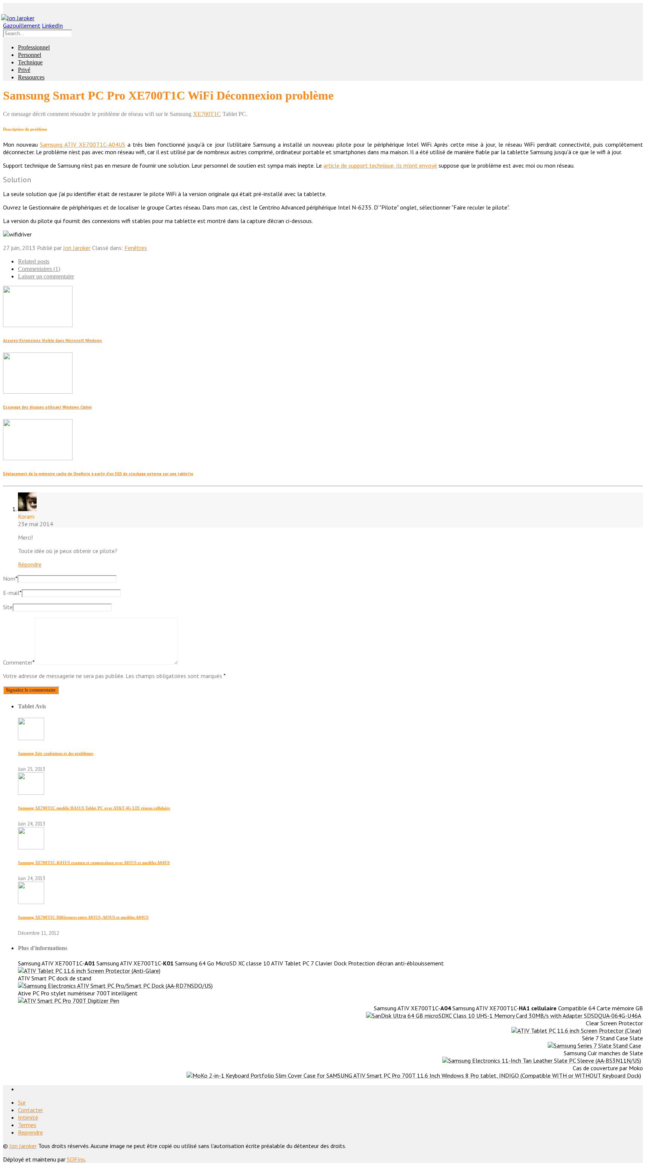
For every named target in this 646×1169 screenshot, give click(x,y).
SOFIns (76, 1159)
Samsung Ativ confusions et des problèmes (55, 753)
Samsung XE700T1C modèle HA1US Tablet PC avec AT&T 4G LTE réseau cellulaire (94, 808)
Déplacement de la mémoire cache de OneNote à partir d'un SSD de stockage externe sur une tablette (98, 473)
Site (8, 607)
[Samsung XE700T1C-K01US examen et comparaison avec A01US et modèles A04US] (31, 847)
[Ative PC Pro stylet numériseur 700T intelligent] (68, 1000)
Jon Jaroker (76, 247)
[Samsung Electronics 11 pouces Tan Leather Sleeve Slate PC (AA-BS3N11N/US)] (541, 1060)
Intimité (28, 1117)
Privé (24, 70)
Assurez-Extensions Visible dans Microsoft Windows (52, 340)
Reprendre (30, 1132)
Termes (27, 1125)
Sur (22, 1102)
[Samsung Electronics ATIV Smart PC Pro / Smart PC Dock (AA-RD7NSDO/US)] (115, 985)
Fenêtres (135, 247)
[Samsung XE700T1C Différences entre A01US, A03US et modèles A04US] (31, 902)
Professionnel (34, 47)
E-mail (12, 592)
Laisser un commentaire (46, 276)
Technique (30, 62)
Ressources (31, 77)
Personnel (29, 55)
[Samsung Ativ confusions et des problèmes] (31, 738)
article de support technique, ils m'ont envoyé (380, 165)
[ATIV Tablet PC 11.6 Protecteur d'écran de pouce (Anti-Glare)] (89, 970)
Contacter (30, 1110)
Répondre (29, 564)
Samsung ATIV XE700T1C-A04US (82, 144)
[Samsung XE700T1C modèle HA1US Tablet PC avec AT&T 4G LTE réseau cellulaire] (31, 792)
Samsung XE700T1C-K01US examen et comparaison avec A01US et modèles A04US (94, 862)
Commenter (19, 662)
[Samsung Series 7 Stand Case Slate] (594, 1045)
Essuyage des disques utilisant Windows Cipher (47, 407)
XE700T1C (207, 114)
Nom (10, 578)
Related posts (33, 261)
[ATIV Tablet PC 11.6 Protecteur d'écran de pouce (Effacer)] (576, 1030)
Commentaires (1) (39, 269)
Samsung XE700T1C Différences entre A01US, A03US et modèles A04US (83, 917)
